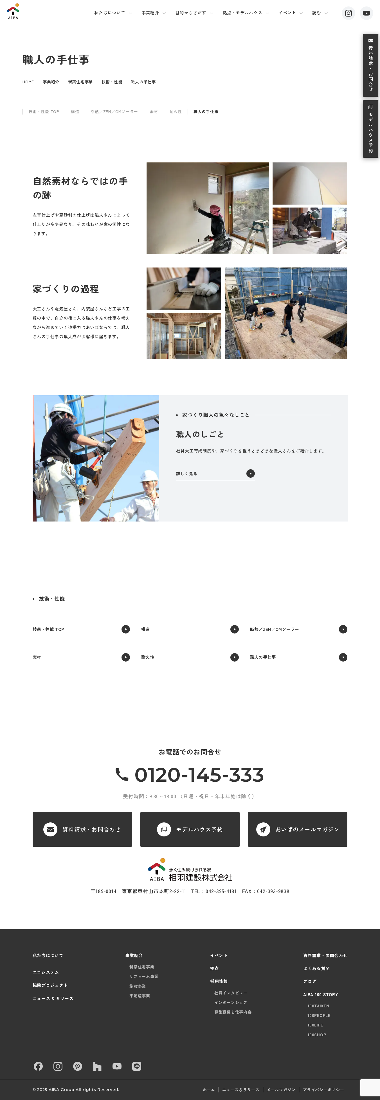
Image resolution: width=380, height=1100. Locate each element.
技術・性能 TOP (43, 111)
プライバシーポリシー (323, 1089)
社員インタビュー (231, 993)
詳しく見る (187, 473)
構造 (75, 111)
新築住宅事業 (80, 81)
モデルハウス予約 (370, 132)
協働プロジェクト (50, 985)
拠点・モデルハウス (242, 12)
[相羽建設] (36, 11)
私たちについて (109, 12)
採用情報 (219, 981)
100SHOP (316, 1034)
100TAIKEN (318, 1005)
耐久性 (176, 111)
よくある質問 (316, 968)
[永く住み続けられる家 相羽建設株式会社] (190, 869)
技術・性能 (112, 81)
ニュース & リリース (53, 998)
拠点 (214, 968)
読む (316, 12)
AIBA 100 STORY (320, 994)
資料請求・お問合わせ (325, 955)
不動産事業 (139, 995)
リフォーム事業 (143, 976)
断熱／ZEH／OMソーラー (114, 111)
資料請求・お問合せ (370, 69)
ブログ (309, 981)
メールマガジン (281, 1089)
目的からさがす (190, 12)
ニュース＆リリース (241, 1089)
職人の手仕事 (206, 111)
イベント (287, 12)
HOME (28, 81)
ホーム (209, 1089)
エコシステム (46, 972)
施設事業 (137, 986)
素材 (154, 111)
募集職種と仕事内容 (233, 1012)
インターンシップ (231, 1002)
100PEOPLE (318, 1015)
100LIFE (315, 1025)
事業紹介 (150, 12)
